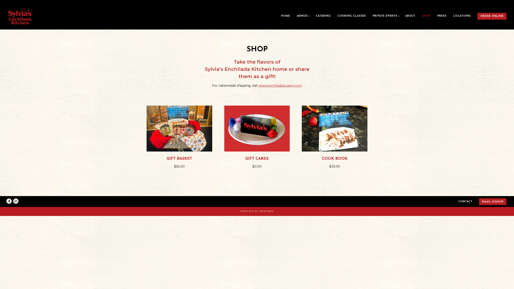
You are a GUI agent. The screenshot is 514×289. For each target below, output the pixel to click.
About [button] (410, 16)
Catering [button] (323, 16)
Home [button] (285, 16)
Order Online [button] (492, 16)
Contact (465, 201)
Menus (303, 15)
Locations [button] (462, 16)
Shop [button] (426, 16)
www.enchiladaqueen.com (280, 86)
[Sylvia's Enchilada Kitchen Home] (21, 16)
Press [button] (442, 16)
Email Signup (493, 201)
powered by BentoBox (257, 211)
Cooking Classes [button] (352, 16)
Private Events (385, 15)
